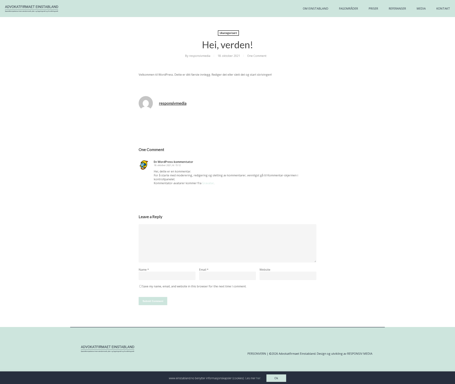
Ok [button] (276, 378)
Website (264, 270)
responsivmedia (199, 56)
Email (203, 270)
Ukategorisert (228, 33)
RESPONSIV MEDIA (359, 354)
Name (144, 270)
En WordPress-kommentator (173, 162)
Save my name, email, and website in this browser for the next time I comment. (194, 286)
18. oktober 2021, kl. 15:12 (167, 165)
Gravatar (208, 183)
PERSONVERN (256, 354)
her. (258, 378)
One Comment (256, 56)
